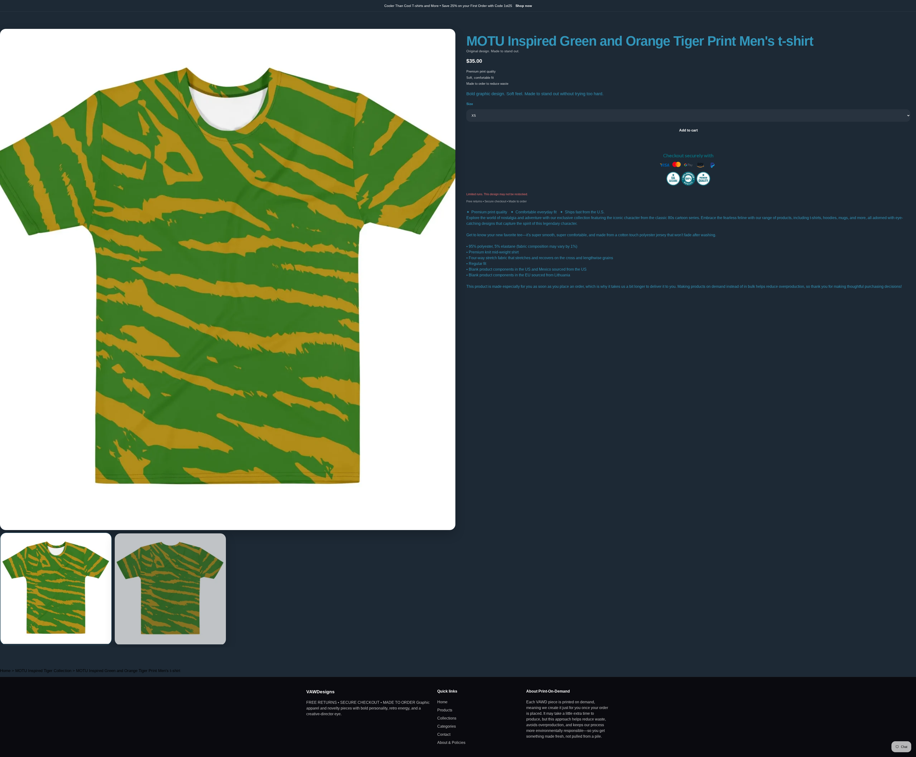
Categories (446, 726)
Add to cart (688, 130)
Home (5, 670)
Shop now (523, 6)
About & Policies (451, 743)
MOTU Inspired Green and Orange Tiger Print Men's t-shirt (128, 670)
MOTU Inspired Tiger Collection (43, 670)
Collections (446, 718)
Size (469, 104)
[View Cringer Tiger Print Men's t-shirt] (55, 589)
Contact (443, 734)
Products (444, 710)
